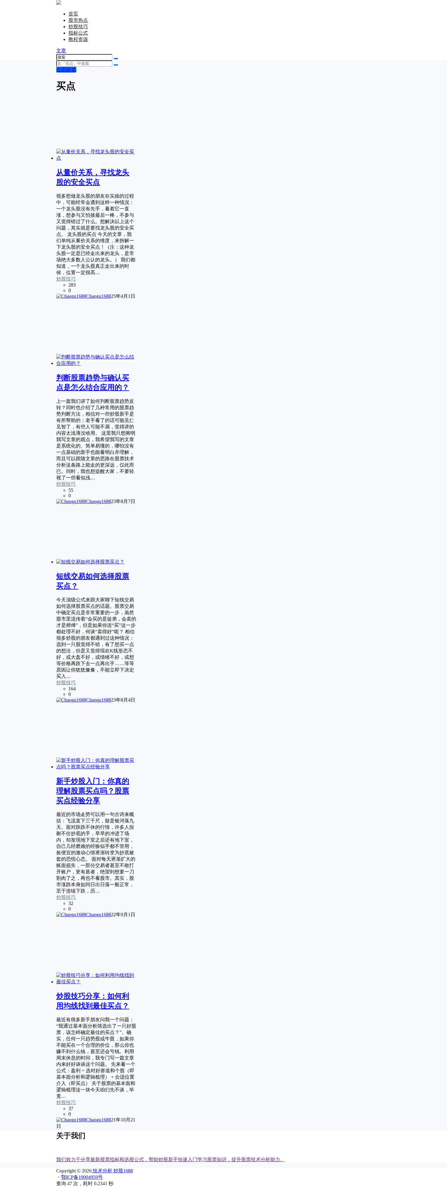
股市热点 (78, 20)
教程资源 (78, 39)
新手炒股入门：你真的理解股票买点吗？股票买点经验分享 (92, 790)
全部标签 (66, 69)
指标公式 (78, 33)
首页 (73, 13)
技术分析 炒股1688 (112, 1170)
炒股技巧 (78, 26)
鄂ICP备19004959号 (82, 1177)
